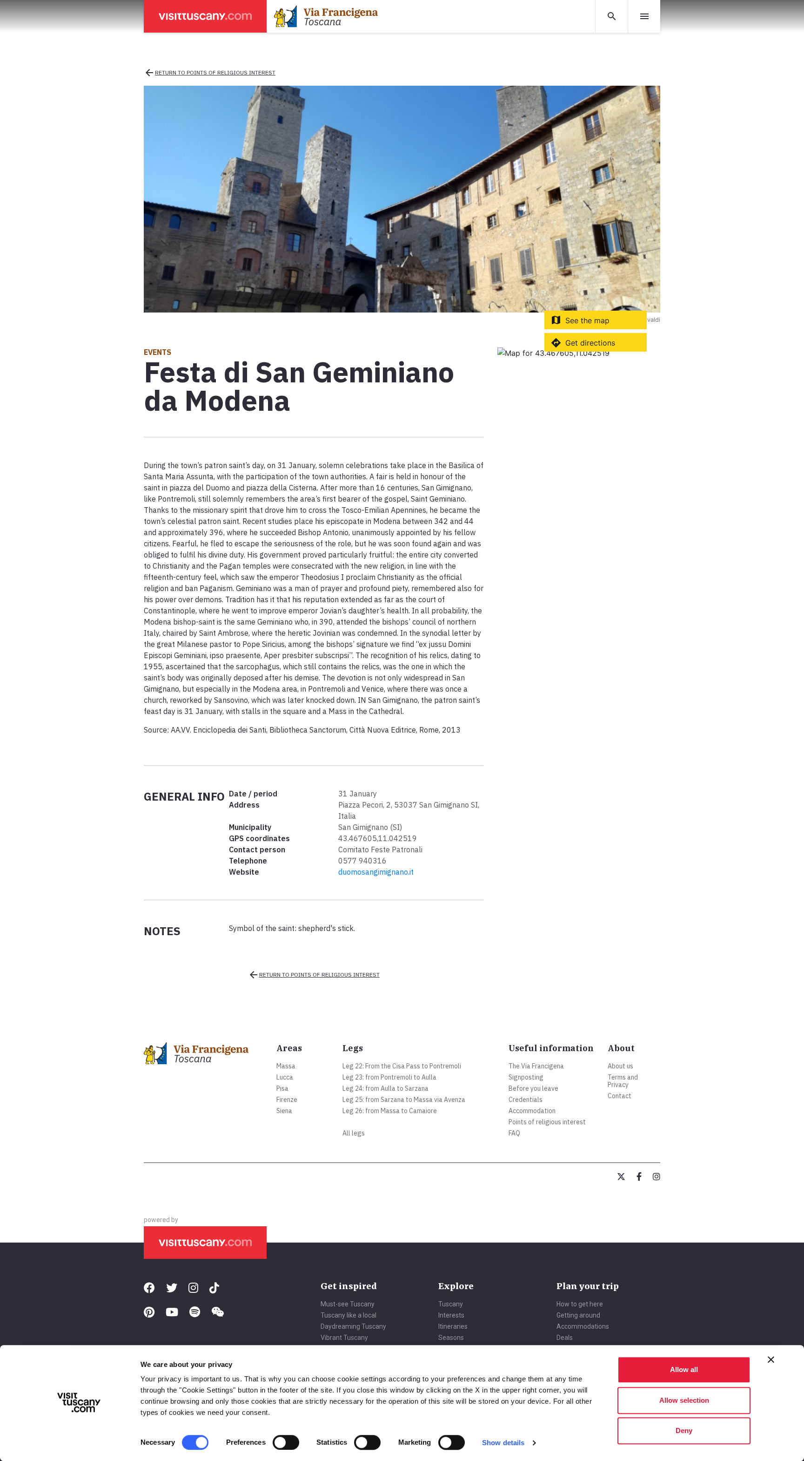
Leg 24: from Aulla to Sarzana (385, 1088)
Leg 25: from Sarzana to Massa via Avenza (403, 1099)
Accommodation (532, 1111)
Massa (285, 1066)
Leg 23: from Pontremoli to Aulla (389, 1077)
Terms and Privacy (623, 1081)
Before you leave (533, 1088)
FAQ (514, 1133)
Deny (684, 1430)
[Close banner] (771, 1359)
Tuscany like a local (348, 1315)
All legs (353, 1133)
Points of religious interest (547, 1122)
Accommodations (582, 1326)
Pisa (282, 1088)
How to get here (579, 1304)
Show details (503, 1443)
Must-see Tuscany (348, 1304)
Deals (564, 1337)
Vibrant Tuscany (344, 1337)
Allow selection (684, 1400)
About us (620, 1066)
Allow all (684, 1369)
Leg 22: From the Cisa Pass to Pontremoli (401, 1066)
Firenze (286, 1099)
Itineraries (453, 1326)
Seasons (451, 1337)
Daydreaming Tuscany (353, 1326)
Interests (451, 1315)
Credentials (526, 1099)
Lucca (284, 1077)
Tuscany (450, 1304)
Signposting (526, 1077)
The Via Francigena (536, 1066)
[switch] (286, 1442)
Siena (284, 1111)
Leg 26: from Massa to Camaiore (389, 1111)
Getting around (578, 1315)
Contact (619, 1096)
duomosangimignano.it (376, 872)
